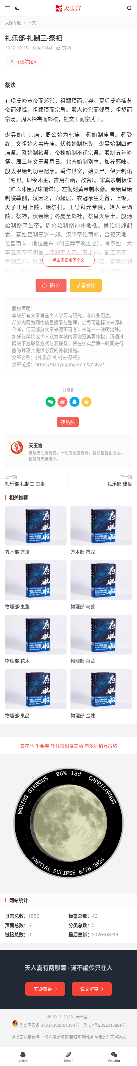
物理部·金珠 (82, 715)
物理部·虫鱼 (17, 606)
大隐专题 (13, 22)
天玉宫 (68, 8)
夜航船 (68, 422)
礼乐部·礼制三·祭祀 (33, 38)
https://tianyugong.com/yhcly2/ (69, 364)
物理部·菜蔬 (82, 661)
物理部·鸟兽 (82, 606)
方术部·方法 (17, 552)
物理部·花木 (17, 661)
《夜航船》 (24, 61)
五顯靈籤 (45, 989)
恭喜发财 (85, 285)
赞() (64, 47)
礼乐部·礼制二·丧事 (25, 483)
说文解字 (91, 989)
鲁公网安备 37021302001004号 (49, 1025)
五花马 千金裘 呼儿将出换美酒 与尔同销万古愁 (68, 746)
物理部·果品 (17, 715)
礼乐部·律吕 (119, 483)
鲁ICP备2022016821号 (104, 1025)
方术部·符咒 (82, 552)
